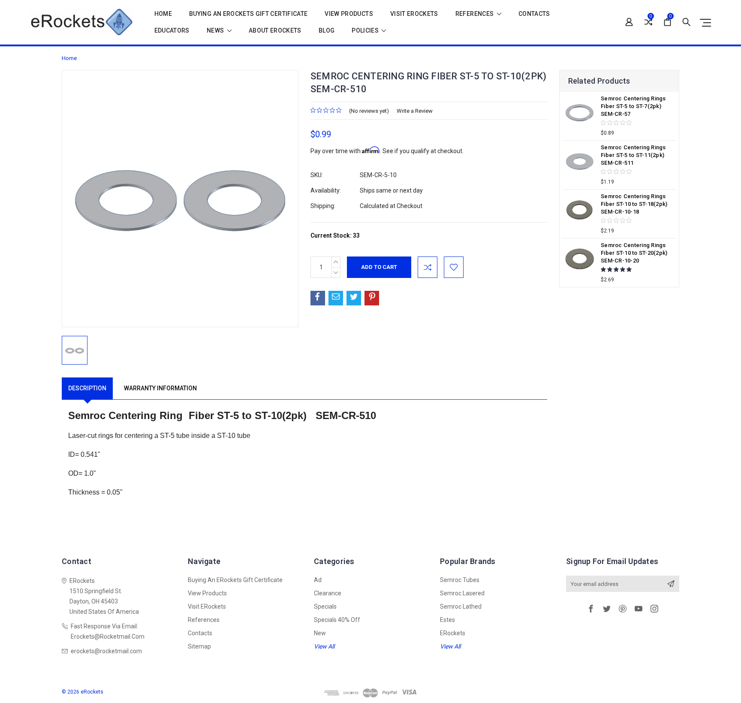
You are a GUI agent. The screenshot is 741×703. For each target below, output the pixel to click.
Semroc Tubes (459, 579)
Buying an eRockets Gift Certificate (248, 14)
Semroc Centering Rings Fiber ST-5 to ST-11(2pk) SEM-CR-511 (633, 155)
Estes (447, 619)
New (320, 633)
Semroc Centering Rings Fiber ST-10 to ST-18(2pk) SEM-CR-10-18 (634, 204)
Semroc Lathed (461, 606)
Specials (325, 606)
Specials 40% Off (337, 619)
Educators (172, 30)
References (475, 14)
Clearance (327, 593)
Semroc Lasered (462, 593)
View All (324, 646)
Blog (326, 30)
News (216, 30)
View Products (349, 14)
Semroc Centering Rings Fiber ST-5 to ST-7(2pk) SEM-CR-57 (633, 106)
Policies (366, 30)
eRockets (452, 633)
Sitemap (199, 646)
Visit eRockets (414, 14)
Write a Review (415, 111)
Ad (318, 579)
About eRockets (275, 30)
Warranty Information (160, 388)
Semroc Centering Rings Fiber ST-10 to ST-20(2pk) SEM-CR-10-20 (634, 253)
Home (163, 14)
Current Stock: (335, 235)
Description (87, 388)
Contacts (534, 14)
